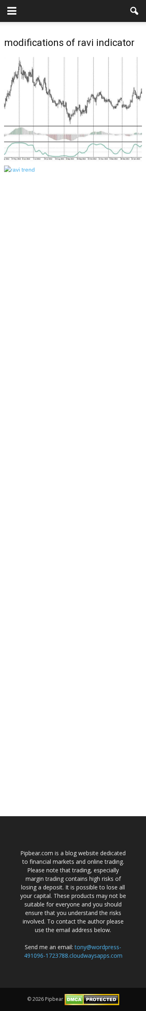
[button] (134, 11)
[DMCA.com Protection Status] (91, 999)
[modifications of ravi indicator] (73, 108)
